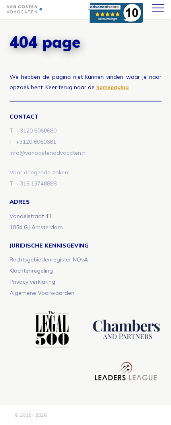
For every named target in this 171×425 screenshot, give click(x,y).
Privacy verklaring (32, 281)
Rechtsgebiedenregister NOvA (49, 259)
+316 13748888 (36, 183)
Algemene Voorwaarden (42, 292)
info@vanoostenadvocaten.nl (48, 152)
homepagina (112, 87)
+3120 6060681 (36, 141)
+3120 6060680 (36, 130)
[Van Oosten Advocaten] (54, 9)
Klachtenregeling (31, 270)
